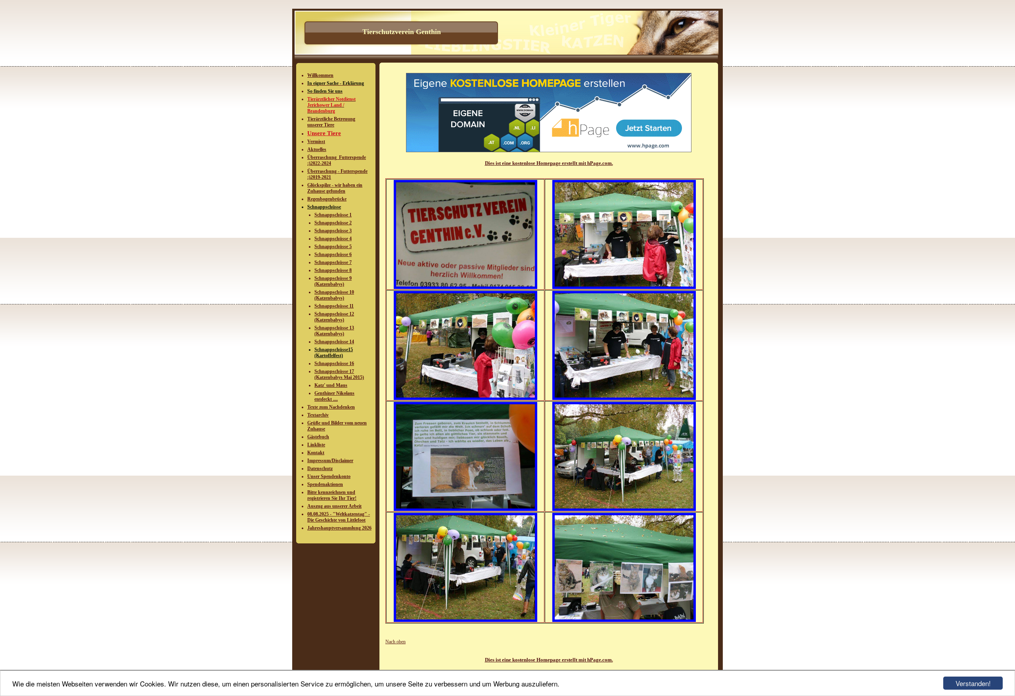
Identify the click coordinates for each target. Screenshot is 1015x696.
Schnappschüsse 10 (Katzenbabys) (334, 295)
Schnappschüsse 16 (334, 363)
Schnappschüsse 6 (333, 254)
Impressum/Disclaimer (330, 460)
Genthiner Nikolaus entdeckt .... (334, 396)
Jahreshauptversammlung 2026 (339, 528)
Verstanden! (973, 683)
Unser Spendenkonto (328, 476)
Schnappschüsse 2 (333, 223)
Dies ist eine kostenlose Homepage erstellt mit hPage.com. (549, 163)
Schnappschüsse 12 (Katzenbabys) (334, 317)
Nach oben (395, 641)
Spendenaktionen (325, 484)
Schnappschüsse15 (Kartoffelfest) (333, 352)
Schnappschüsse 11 (334, 306)
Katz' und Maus (330, 385)
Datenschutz (320, 468)
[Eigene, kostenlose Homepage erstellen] (548, 150)
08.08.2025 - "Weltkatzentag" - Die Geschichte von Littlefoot (338, 517)
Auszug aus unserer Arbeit (334, 506)
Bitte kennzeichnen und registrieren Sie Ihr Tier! (331, 495)
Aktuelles (316, 149)
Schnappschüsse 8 (333, 270)
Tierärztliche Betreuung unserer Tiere (331, 122)
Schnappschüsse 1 (333, 215)
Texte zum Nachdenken (331, 407)
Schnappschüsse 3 (333, 230)
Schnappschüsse (324, 207)
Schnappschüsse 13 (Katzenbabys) (334, 331)
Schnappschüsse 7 (333, 262)
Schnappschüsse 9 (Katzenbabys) (333, 281)
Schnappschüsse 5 (333, 246)
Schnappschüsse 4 (333, 238)
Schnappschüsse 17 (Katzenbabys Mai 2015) (339, 374)
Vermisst (316, 141)
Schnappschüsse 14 (334, 341)
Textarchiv (318, 415)
